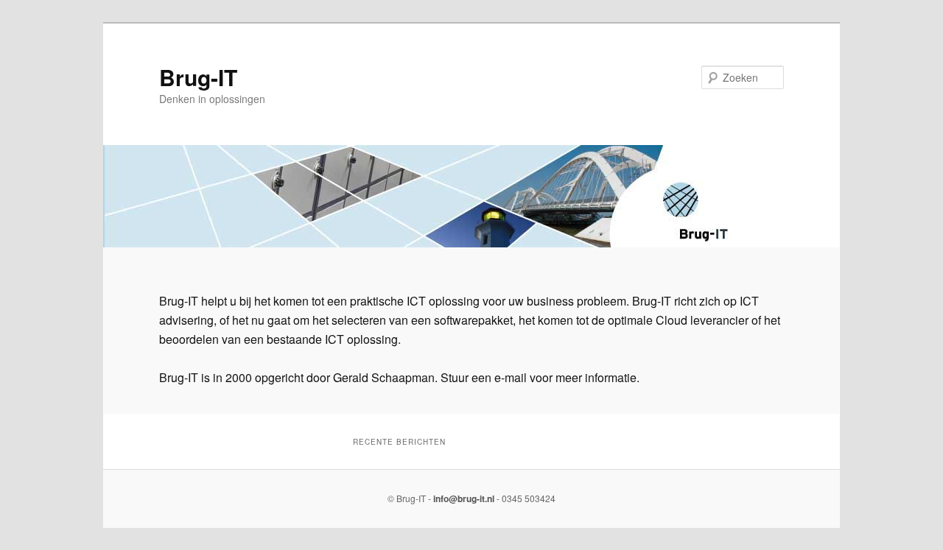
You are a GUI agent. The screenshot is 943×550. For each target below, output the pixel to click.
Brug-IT (198, 77)
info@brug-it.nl (463, 498)
